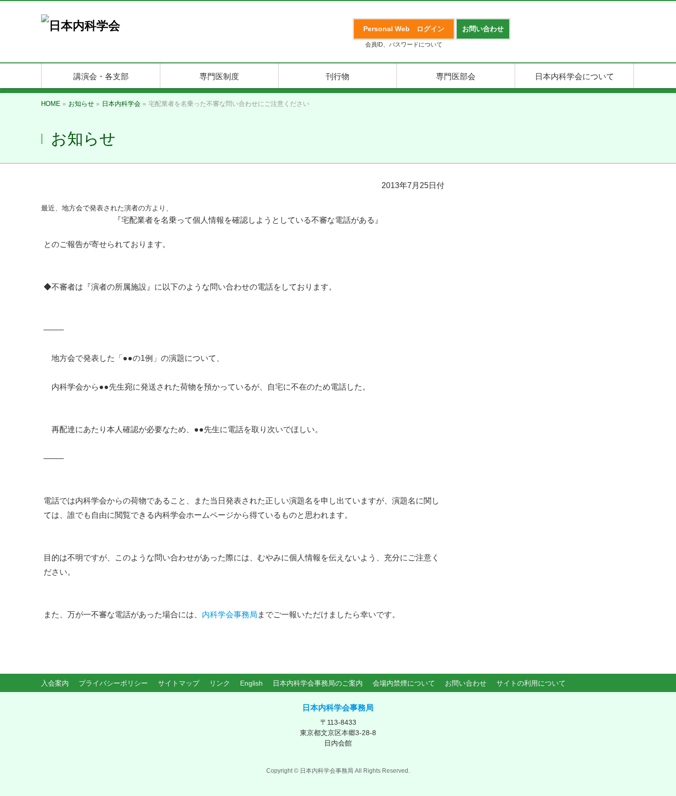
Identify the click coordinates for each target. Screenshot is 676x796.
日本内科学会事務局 (338, 707)
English (251, 683)
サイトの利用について (531, 683)
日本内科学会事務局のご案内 (318, 683)
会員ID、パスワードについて (403, 44)
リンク (219, 683)
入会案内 (55, 683)
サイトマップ (178, 683)
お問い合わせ (465, 683)
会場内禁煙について (404, 683)
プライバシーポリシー (113, 683)
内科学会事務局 (229, 614)
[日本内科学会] (80, 25)
